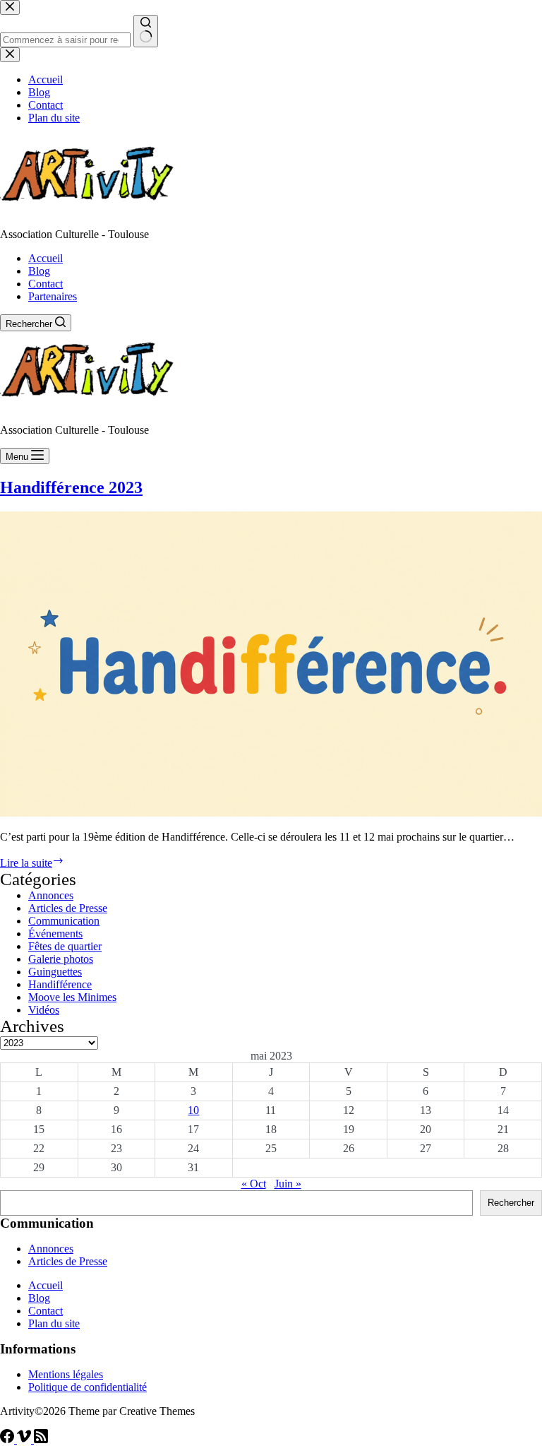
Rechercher (511, 1202)
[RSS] (41, 1439)
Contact (45, 284)
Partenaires (52, 296)
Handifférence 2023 (71, 487)
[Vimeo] (25, 1439)
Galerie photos (60, 959)
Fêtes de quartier (65, 946)
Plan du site (54, 1323)
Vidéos (43, 1010)
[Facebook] (8, 1439)
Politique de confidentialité (87, 1387)
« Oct (253, 1184)
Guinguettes (55, 972)
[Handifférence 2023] (271, 813)
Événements (55, 934)
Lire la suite (32, 863)
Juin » (288, 1184)
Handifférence (60, 984)
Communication (64, 921)
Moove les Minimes (72, 997)
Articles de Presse (67, 908)
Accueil (45, 258)
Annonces (50, 895)
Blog (39, 271)
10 (193, 1110)
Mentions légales (65, 1374)
